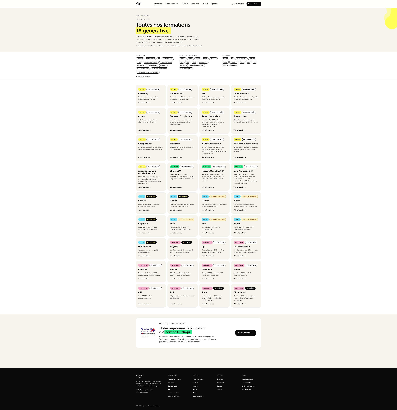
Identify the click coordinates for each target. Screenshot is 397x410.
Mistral (205, 59)
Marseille (252, 59)
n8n (188, 62)
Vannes (242, 62)
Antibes (225, 62)
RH (159, 59)
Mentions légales (247, 379)
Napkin (194, 62)
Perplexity (213, 59)
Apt (232, 59)
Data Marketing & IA (186, 69)
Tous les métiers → (174, 396)
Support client (141, 65)
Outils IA (185, 4)
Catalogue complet (174, 379)
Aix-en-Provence (241, 59)
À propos (214, 4)
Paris (254, 62)
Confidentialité (246, 383)
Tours (224, 65)
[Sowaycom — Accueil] (139, 3)
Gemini (198, 59)
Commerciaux (150, 59)
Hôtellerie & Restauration (159, 69)
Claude (190, 59)
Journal (205, 4)
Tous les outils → (198, 396)
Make (181, 62)
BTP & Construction (143, 69)
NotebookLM (203, 62)
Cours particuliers (172, 4)
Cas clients (195, 4)
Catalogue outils (198, 379)
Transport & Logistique (150, 62)
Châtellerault (233, 65)
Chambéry (234, 62)
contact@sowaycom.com (144, 390)
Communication (167, 59)
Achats (139, 62)
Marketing (140, 59)
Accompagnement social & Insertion (147, 72)
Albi (248, 62)
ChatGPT (182, 59)
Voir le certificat (244, 333)
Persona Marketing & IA (197, 65)
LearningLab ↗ (246, 389)
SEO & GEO (183, 65)
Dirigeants (163, 65)
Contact (220, 389)
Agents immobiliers (166, 62)
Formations (158, 4)
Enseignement (153, 65)
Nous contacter (253, 4)
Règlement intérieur (248, 386)
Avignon (225, 59)
